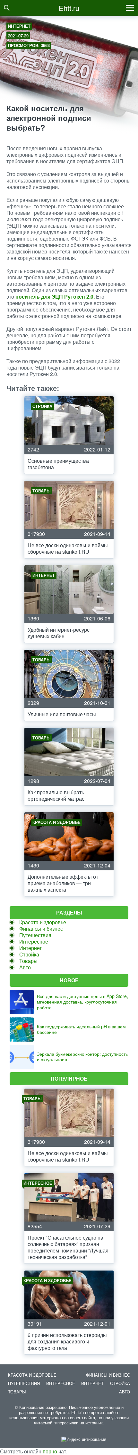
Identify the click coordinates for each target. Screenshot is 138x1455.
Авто (25, 967)
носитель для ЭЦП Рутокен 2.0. (55, 296)
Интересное (33, 941)
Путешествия (35, 935)
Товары (28, 961)
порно (50, 1451)
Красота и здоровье (42, 922)
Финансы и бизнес (41, 928)
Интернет (19, 26)
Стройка (29, 954)
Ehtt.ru (69, 8)
